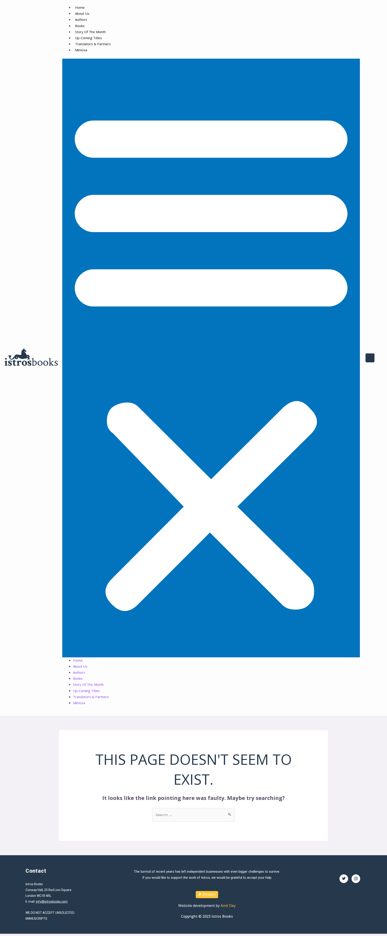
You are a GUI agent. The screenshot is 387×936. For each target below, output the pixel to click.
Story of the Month (90, 32)
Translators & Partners (93, 44)
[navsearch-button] (370, 357)
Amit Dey (228, 905)
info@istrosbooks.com (52, 901)
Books (80, 26)
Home (80, 7)
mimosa (81, 50)
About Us (82, 13)
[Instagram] (355, 878)
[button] (211, 358)
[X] (343, 878)
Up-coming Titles (88, 38)
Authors (81, 19)
